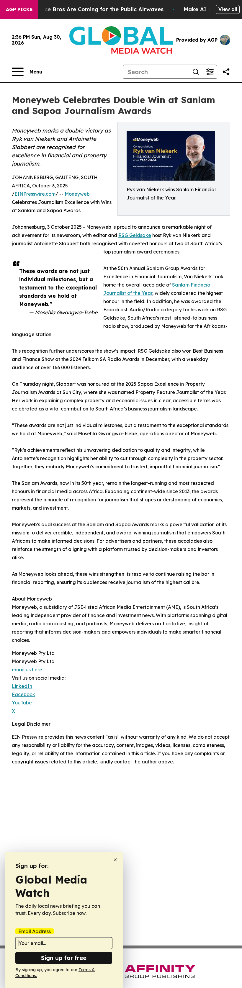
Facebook (23, 694)
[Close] (115, 860)
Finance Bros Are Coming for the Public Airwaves (96, 9)
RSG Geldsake (134, 235)
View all (227, 9)
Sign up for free (63, 957)
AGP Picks (19, 9)
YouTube (22, 703)
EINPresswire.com (34, 194)
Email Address (34, 931)
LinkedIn (22, 686)
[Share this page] (226, 72)
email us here (27, 670)
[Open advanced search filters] (210, 71)
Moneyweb (77, 194)
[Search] (196, 71)
